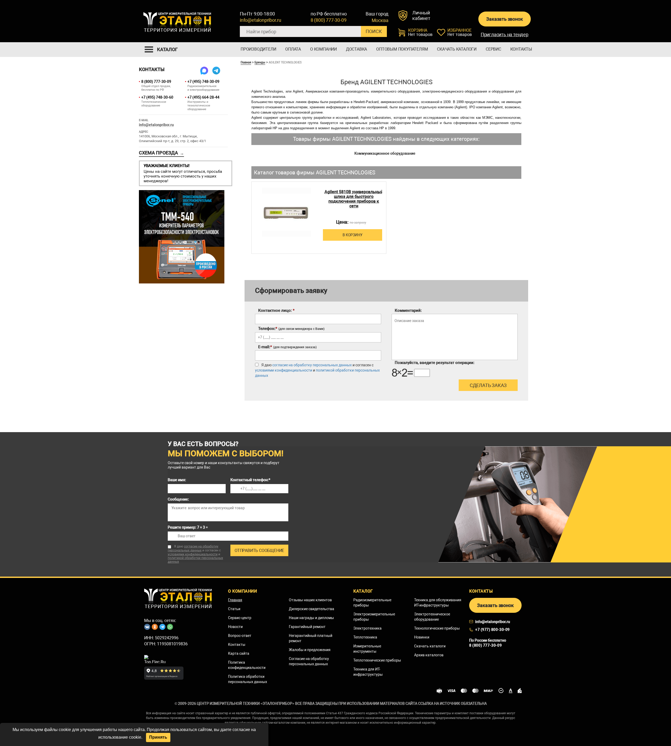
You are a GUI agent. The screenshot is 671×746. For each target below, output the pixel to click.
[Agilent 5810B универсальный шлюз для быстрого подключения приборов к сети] (286, 212)
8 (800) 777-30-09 (329, 20)
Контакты (521, 49)
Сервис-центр (239, 618)
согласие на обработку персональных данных (312, 365)
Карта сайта (238, 653)
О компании (323, 49)
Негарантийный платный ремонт (310, 638)
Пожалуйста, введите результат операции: (434, 362)
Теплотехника (365, 637)
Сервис (493, 49)
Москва (380, 20)
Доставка (356, 49)
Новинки (421, 637)
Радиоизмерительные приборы (372, 602)
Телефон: (291, 328)
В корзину (352, 235)
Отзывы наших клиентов (310, 600)
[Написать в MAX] (204, 71)
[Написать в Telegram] (216, 71)
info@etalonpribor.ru (260, 20)
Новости (235, 627)
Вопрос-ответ (239, 636)
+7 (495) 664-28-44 (203, 97)
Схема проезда (161, 153)
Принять (158, 737)
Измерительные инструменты (367, 648)
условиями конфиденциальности (283, 370)
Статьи (234, 609)
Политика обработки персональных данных (247, 679)
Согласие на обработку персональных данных (309, 661)
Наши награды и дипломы (311, 618)
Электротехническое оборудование (432, 616)
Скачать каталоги (457, 49)
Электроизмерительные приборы (374, 616)
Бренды (260, 62)
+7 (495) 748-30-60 (157, 97)
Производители (258, 49)
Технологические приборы (437, 628)
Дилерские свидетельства (311, 609)
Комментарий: (408, 310)
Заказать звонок (504, 19)
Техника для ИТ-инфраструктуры (368, 672)
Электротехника (367, 628)
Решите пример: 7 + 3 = (188, 527)
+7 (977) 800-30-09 (492, 629)
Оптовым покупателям (402, 49)
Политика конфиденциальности (247, 665)
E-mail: (287, 347)
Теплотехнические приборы (377, 660)
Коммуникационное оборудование (384, 153)
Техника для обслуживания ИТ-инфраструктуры (437, 602)
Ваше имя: (177, 480)
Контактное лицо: (276, 310)
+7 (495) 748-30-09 (203, 81)
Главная (246, 62)
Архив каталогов (428, 655)
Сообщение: (178, 499)
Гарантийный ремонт (307, 627)
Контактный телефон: (250, 480)
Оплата (293, 49)
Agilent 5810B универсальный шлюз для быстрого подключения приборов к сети (353, 199)
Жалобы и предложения (310, 650)
